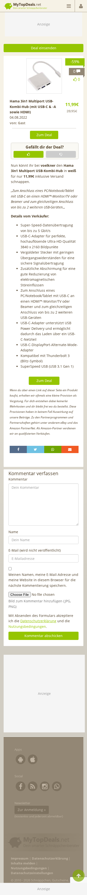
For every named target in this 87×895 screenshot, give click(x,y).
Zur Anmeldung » (32, 809)
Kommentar (18, 479)
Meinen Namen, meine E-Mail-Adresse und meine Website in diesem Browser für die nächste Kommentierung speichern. (43, 580)
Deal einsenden (43, 48)
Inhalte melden (23, 863)
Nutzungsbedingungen (27, 626)
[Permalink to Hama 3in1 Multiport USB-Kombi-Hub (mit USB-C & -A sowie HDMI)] (44, 75)
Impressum (20, 858)
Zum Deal (44, 135)
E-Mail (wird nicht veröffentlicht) (34, 550)
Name (13, 532)
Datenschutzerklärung (38, 621)
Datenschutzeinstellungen (32, 873)
